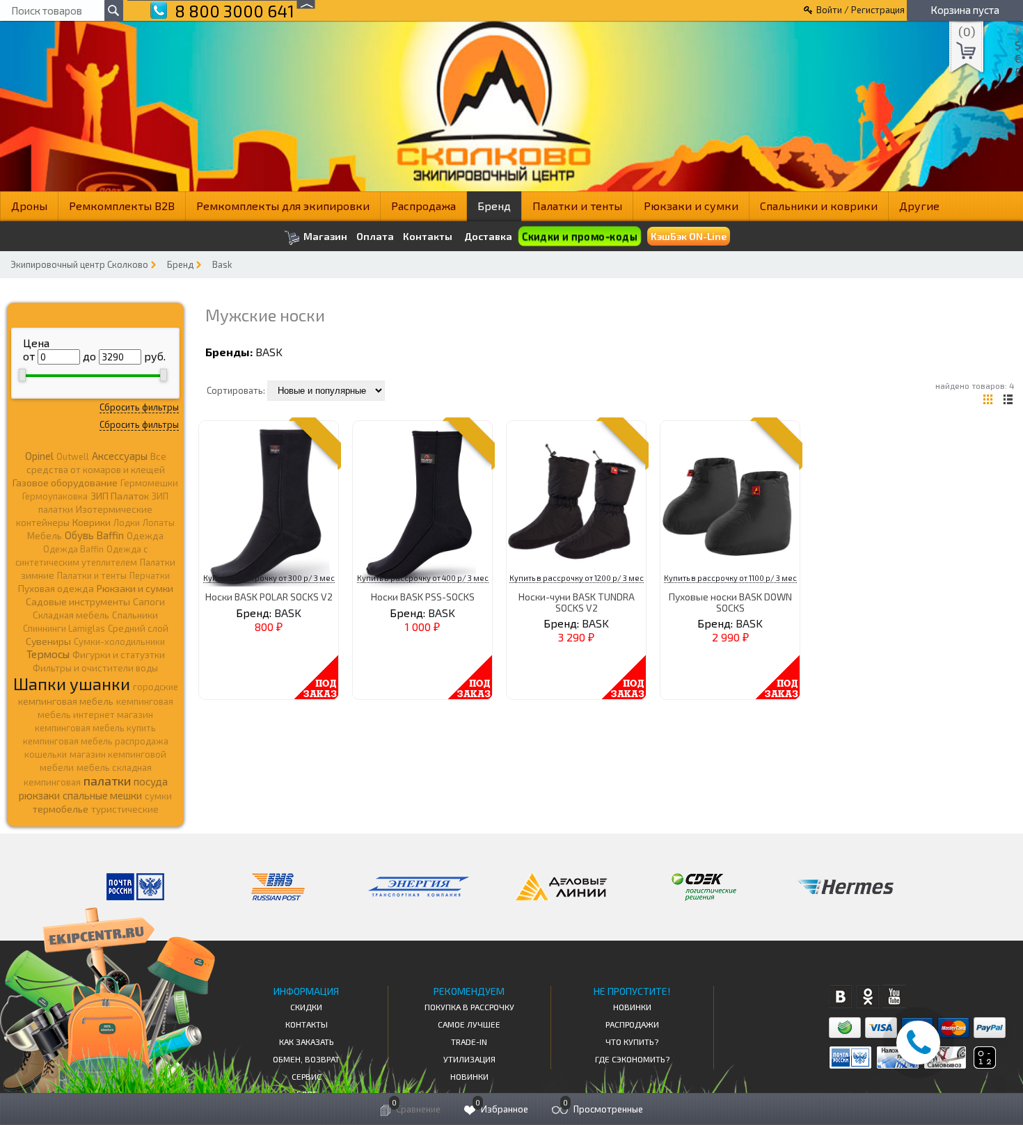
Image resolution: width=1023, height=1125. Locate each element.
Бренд (494, 205)
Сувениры (48, 641)
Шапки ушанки (71, 683)
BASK (269, 351)
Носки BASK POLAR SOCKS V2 (269, 597)
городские (155, 686)
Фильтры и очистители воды (95, 667)
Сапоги (149, 601)
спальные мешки (102, 795)
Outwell (72, 456)
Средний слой (138, 628)
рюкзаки (39, 795)
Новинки (469, 1076)
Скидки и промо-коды (579, 236)
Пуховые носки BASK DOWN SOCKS (730, 602)
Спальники (135, 615)
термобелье (60, 809)
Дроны (29, 205)
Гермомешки (149, 482)
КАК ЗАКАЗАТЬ (306, 1041)
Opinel (39, 455)
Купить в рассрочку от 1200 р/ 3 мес (576, 577)
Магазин (324, 236)
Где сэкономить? (632, 1059)
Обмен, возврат (306, 1059)
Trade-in (469, 1041)
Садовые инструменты (78, 601)
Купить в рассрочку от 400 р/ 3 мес (423, 577)
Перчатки (149, 575)
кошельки (45, 754)
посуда (151, 781)
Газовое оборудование (65, 482)
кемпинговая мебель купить (95, 727)
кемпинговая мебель (65, 701)
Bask (222, 264)
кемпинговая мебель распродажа (95, 741)
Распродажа (423, 205)
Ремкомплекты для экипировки (283, 205)
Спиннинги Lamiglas (64, 628)
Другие (919, 205)
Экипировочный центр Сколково (79, 264)
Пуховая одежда (56, 588)
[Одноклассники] (867, 996)
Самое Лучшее (469, 1024)
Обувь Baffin (94, 535)
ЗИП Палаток (119, 496)
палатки (107, 780)
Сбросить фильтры (139, 407)
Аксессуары (120, 455)
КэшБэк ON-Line (689, 236)
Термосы (48, 653)
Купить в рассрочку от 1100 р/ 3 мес (730, 577)
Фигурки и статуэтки (118, 654)
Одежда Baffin (73, 548)
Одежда (145, 535)
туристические (125, 809)
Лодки (126, 522)
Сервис (307, 1076)
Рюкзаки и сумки (691, 205)
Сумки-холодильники (119, 641)
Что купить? (631, 1041)
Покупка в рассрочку (469, 1007)
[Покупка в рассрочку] (984, 1064)
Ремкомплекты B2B (122, 205)
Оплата (375, 236)
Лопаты (159, 522)
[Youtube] (894, 996)
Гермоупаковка (55, 496)
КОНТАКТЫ (306, 1024)
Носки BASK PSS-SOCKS (423, 597)
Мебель (44, 535)
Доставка (488, 236)
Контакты (427, 236)
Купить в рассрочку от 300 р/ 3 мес (269, 577)
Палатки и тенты (577, 205)
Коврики (91, 522)
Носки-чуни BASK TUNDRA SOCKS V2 (576, 602)
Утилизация (469, 1059)
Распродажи (632, 1024)
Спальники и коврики (819, 205)
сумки (158, 795)
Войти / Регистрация (860, 9)
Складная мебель (71, 615)
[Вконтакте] (840, 996)
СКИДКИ (306, 1007)
